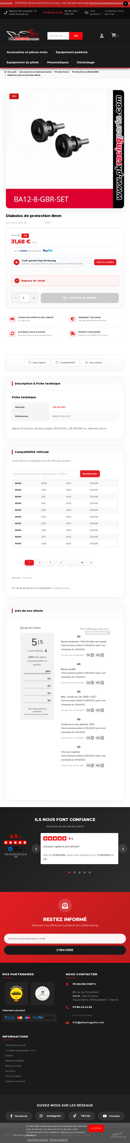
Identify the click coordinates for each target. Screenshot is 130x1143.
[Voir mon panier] (114, 36)
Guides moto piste (15, 1081)
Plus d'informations (37, 1139)
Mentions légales (14, 1060)
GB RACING (59, 407)
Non (99, 655)
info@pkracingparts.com (88, 1022)
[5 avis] (38, 223)
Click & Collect (13, 1076)
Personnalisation (59, 1139)
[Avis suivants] (123, 848)
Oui (90, 655)
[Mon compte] (101, 31)
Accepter (96, 1128)
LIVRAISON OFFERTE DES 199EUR (35, 317)
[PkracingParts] (24, 34)
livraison (9, 1055)
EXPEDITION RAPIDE (89, 332)
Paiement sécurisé (15, 1045)
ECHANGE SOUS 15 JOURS (31, 332)
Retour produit (13, 1065)
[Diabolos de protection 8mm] (65, 149)
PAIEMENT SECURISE (89, 317)
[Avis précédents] (36, 848)
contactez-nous (60, 588)
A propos (10, 1071)
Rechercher (90, 473)
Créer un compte (105, 262)
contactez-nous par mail (114, 12)
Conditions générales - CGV (20, 1050)
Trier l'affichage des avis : (95, 628)
